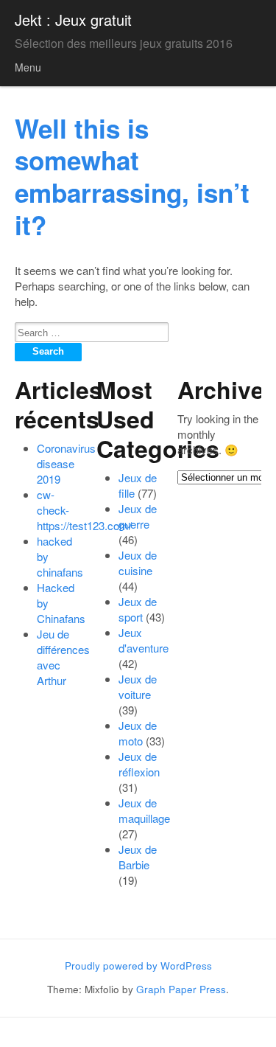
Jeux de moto (137, 732)
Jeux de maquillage (144, 810)
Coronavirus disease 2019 (66, 463)
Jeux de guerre (137, 516)
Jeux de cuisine (137, 562)
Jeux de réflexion (139, 763)
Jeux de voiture (137, 686)
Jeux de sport (137, 609)
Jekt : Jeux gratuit (73, 19)
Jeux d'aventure (143, 640)
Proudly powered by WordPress (138, 966)
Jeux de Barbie (137, 856)
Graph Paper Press (181, 989)
